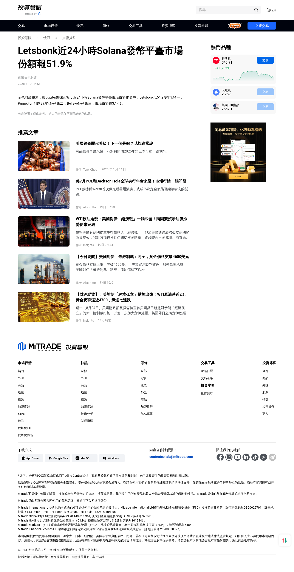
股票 (21, 392)
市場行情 (51, 25)
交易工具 (135, 25)
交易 (265, 60)
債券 (21, 421)
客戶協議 (98, 557)
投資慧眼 (25, 38)
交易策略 (207, 378)
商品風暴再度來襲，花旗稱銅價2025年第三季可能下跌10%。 (122, 151)
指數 (21, 399)
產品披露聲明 (60, 557)
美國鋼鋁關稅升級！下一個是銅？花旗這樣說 (114, 143)
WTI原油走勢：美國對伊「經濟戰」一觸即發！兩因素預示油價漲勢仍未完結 (131, 221)
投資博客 (168, 25)
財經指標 (87, 421)
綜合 (144, 378)
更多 (265, 414)
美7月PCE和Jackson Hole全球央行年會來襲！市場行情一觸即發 (131, 181)
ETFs (21, 414)
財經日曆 (207, 371)
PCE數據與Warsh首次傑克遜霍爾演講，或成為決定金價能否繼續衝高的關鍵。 (132, 191)
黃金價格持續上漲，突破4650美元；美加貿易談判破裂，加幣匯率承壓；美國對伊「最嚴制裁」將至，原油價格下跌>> (131, 267)
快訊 (80, 25)
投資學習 (201, 25)
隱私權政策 (40, 557)
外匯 (21, 378)
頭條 (106, 25)
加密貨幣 (69, 38)
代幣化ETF (25, 428)
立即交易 (262, 25)
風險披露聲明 (80, 557)
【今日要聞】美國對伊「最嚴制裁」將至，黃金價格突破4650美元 (132, 256)
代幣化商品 (25, 435)
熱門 (21, 371)
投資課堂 (207, 393)
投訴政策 (24, 557)
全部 (84, 371)
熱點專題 (147, 414)
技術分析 (87, 414)
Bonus (235, 25)
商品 (21, 385)
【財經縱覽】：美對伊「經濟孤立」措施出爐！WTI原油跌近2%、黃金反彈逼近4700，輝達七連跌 (132, 297)
